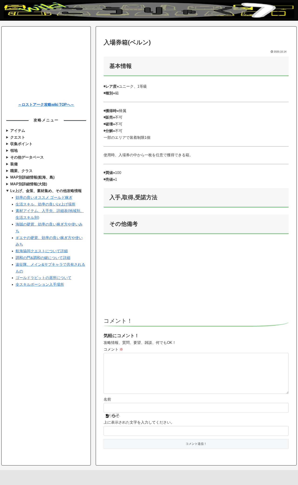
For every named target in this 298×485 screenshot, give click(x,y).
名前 (107, 399)
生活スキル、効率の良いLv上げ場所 (45, 204)
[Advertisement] (196, 277)
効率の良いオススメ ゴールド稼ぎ (44, 197)
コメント (113, 349)
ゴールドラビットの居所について (43, 278)
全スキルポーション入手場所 (40, 284)
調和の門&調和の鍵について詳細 (43, 258)
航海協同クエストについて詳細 (42, 251)
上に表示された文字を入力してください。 (139, 422)
